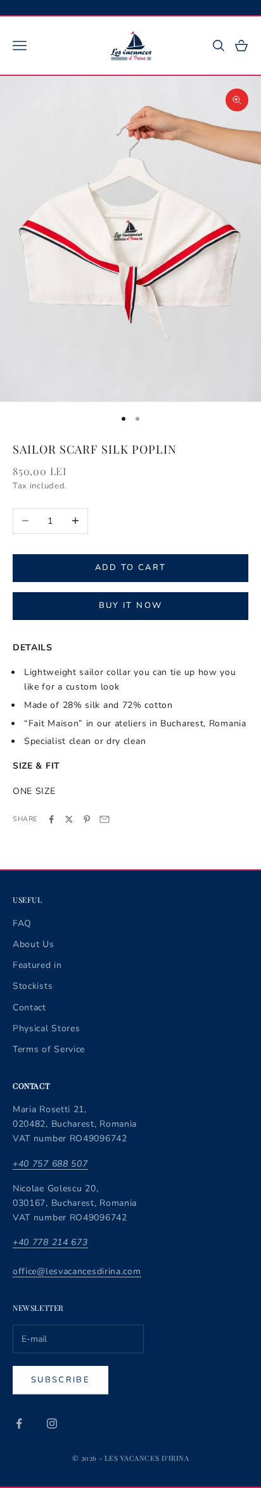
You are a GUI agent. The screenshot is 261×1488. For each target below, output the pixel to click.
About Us (33, 944)
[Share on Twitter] (69, 819)
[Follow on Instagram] (52, 1423)
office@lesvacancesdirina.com (77, 1271)
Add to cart (131, 567)
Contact (29, 1007)
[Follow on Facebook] (19, 1423)
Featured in (37, 965)
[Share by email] (104, 819)
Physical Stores (46, 1028)
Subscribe (60, 1380)
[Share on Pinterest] (87, 819)
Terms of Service (49, 1049)
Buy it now (130, 605)
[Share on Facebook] (51, 819)
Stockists (33, 986)
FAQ (22, 923)
